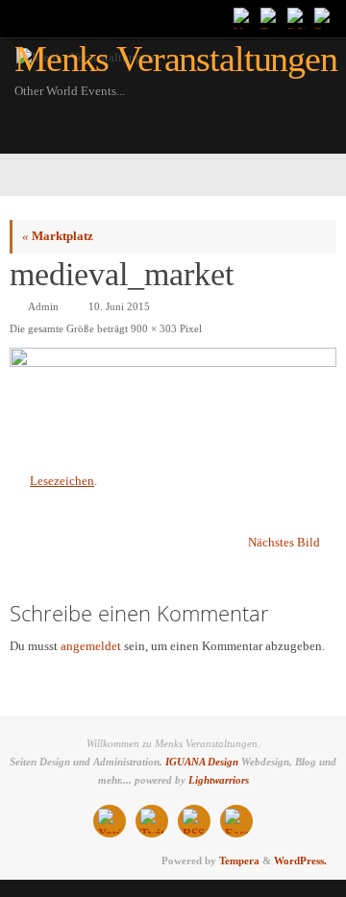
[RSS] (296, 18)
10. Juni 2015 (119, 306)
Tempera (239, 860)
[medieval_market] (173, 402)
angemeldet (91, 646)
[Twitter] (269, 18)
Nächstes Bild (284, 542)
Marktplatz (57, 236)
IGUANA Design (201, 761)
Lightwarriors (218, 780)
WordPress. (300, 860)
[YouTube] (242, 18)
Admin (43, 306)
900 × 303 (154, 328)
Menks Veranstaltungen (175, 58)
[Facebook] (322, 18)
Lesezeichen (62, 481)
